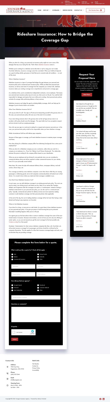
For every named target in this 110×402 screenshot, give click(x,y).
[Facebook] (100, 399)
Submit (15, 339)
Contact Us (78, 10)
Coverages (55, 10)
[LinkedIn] (104, 399)
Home (39, 10)
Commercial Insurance (19, 259)
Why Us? (46, 10)
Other (41, 259)
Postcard (16, 287)
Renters (16, 257)
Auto (15, 254)
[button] (86, 94)
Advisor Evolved (41, 399)
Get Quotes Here (94, 10)
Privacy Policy (36, 368)
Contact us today (13, 222)
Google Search (18, 285)
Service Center (67, 10)
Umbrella (42, 257)
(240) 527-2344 (85, 3)
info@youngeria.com (100, 3)
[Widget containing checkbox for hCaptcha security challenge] (23, 332)
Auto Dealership (18, 290)
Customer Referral (44, 287)
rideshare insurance (43, 65)
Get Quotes (35, 364)
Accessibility (35, 370)
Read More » (79, 115)
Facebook (42, 285)
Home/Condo (43, 254)
